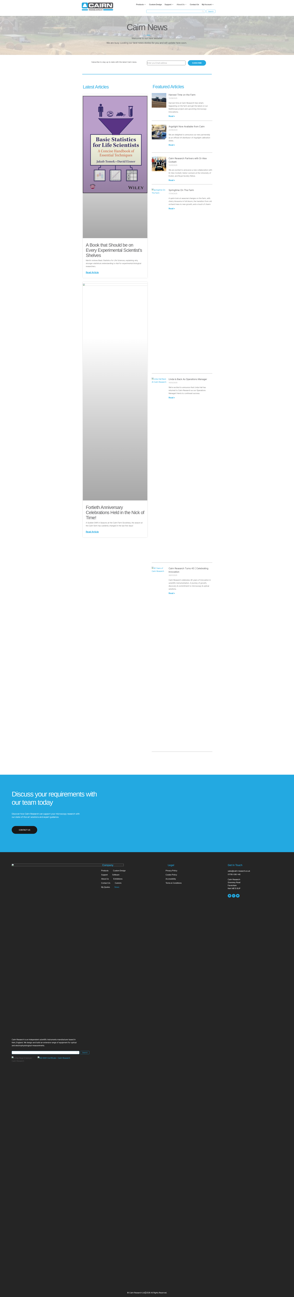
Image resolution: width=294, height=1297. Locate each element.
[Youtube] (237, 896)
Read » (172, 116)
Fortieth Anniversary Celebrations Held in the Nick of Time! (115, 512)
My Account (207, 5)
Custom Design (155, 5)
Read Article (92, 272)
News (116, 887)
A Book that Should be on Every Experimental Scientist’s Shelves (114, 250)
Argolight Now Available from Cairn (187, 126)
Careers (118, 883)
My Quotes (105, 887)
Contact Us (194, 5)
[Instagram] (233, 896)
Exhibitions (117, 879)
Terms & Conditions (174, 883)
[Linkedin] (229, 896)
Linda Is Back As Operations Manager (188, 379)
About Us (180, 5)
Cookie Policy (171, 875)
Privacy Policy (171, 871)
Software (115, 875)
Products (140, 5)
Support (168, 5)
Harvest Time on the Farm (182, 94)
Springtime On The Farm (181, 190)
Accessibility (171, 879)
